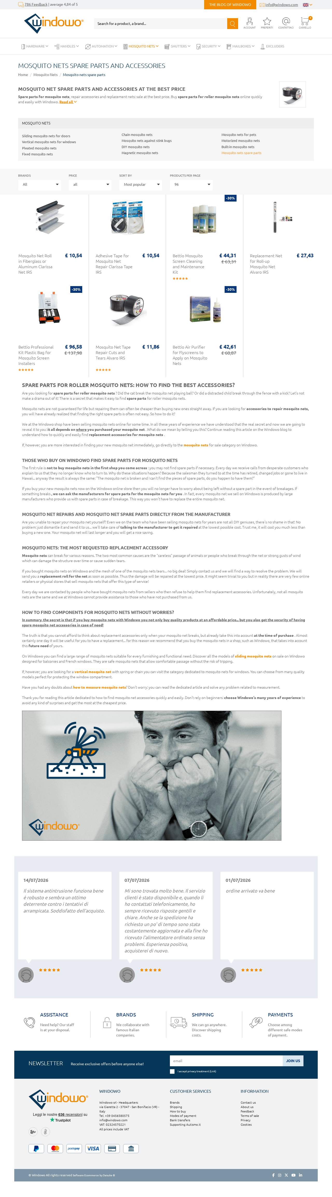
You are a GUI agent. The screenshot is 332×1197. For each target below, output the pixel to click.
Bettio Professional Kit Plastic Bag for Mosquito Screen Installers (35, 355)
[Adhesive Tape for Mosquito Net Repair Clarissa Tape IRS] (128, 220)
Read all (66, 102)
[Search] (232, 23)
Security (210, 46)
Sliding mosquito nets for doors (46, 136)
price (73, 175)
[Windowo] (51, 23)
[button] (250, 23)
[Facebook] (273, 1175)
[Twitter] (286, 1175)
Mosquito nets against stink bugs (147, 140)
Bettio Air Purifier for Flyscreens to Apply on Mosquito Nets (190, 355)
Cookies (246, 1124)
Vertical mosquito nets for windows (49, 142)
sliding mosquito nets (253, 656)
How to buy (178, 1111)
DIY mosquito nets (136, 147)
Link (212, 1071)
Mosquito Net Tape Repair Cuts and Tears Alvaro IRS (113, 352)
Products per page (185, 175)
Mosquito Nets (142, 46)
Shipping (176, 1107)
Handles (68, 46)
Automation (103, 46)
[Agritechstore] (33, 1131)
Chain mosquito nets (137, 134)
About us (247, 1107)
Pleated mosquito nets (39, 148)
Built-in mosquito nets (238, 147)
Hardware (35, 46)
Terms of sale (250, 1115)
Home (23, 75)
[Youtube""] (294, 1175)
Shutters (179, 46)
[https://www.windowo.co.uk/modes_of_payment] (166, 1148)
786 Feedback (36, 4)
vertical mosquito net (92, 672)
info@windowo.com (281, 5)
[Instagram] (279, 1175)
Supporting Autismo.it (185, 1124)
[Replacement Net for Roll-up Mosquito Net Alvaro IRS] (282, 220)
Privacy (246, 1120)
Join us (293, 1061)
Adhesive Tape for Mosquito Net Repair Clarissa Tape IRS (114, 263)
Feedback (247, 1111)
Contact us (248, 1102)
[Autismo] (45, 1131)
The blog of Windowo (230, 5)
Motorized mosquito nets (241, 140)
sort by (125, 175)
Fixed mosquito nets (37, 154)
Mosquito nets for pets (239, 134)
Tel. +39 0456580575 (114, 1115)
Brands (24, 175)
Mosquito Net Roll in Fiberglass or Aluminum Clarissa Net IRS (35, 263)
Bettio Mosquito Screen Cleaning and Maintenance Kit (188, 263)
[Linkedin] (300, 1175)
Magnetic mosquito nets (140, 153)
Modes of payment (183, 1115)
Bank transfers (180, 1120)
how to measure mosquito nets (99, 687)
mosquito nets (196, 445)
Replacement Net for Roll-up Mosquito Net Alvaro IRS (266, 263)
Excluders (275, 46)
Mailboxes (242, 46)
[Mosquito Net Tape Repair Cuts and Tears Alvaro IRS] (128, 311)
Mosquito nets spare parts (84, 75)
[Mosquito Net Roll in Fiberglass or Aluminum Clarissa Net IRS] (50, 220)
